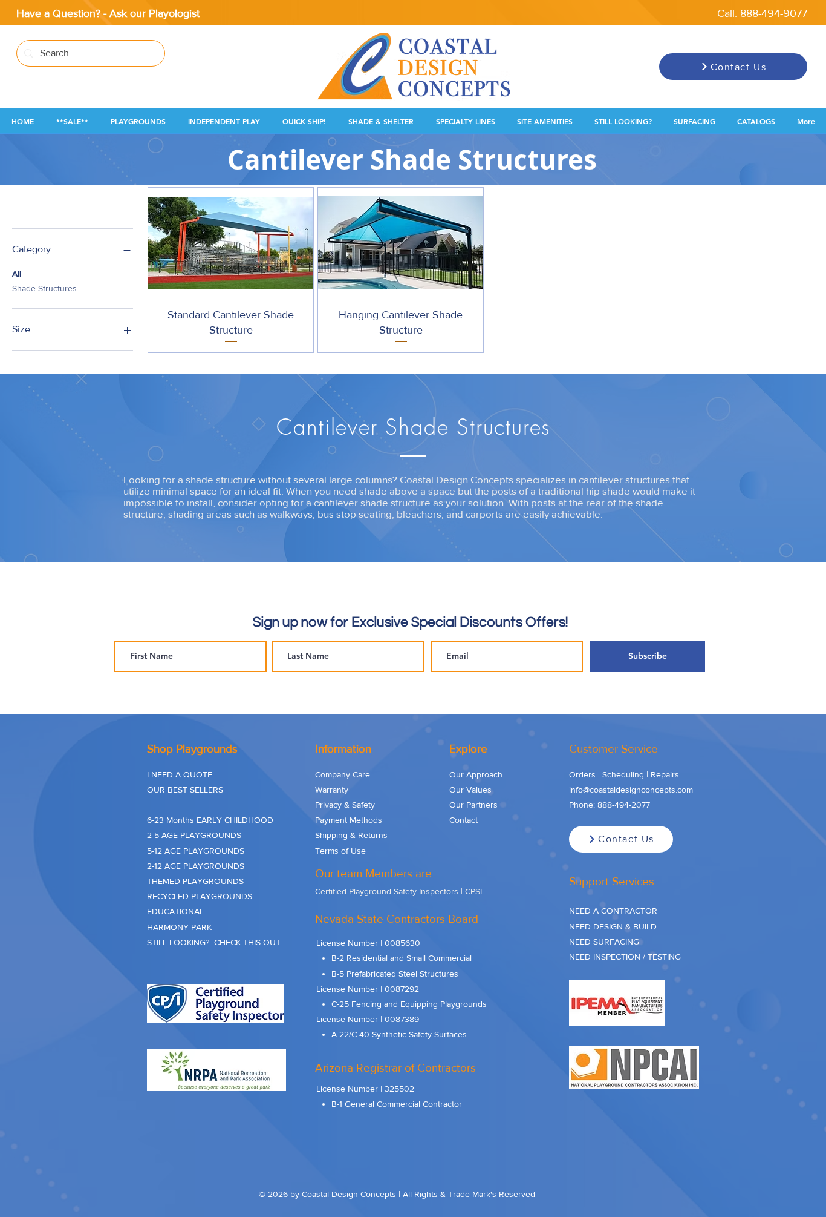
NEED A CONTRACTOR (613, 910)
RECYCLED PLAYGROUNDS (199, 896)
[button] (72, 121)
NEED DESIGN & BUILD (613, 926)
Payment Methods (348, 820)
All (16, 274)
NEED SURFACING (604, 941)
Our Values (470, 789)
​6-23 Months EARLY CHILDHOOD (210, 820)
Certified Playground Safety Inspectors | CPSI (398, 891)
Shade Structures (44, 288)
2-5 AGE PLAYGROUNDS (194, 835)
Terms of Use (340, 851)
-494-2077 (631, 805)
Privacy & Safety (345, 805)
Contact (463, 820)
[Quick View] (230, 243)
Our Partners (473, 805)
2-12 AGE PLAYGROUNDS (195, 866)
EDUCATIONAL (175, 911)
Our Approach (475, 774)
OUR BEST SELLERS (185, 789)
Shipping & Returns (351, 835)
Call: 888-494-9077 (762, 13)
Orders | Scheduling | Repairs (624, 774)
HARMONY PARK (179, 927)
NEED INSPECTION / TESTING (625, 956)
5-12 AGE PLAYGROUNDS (195, 851)
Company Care (342, 774)
